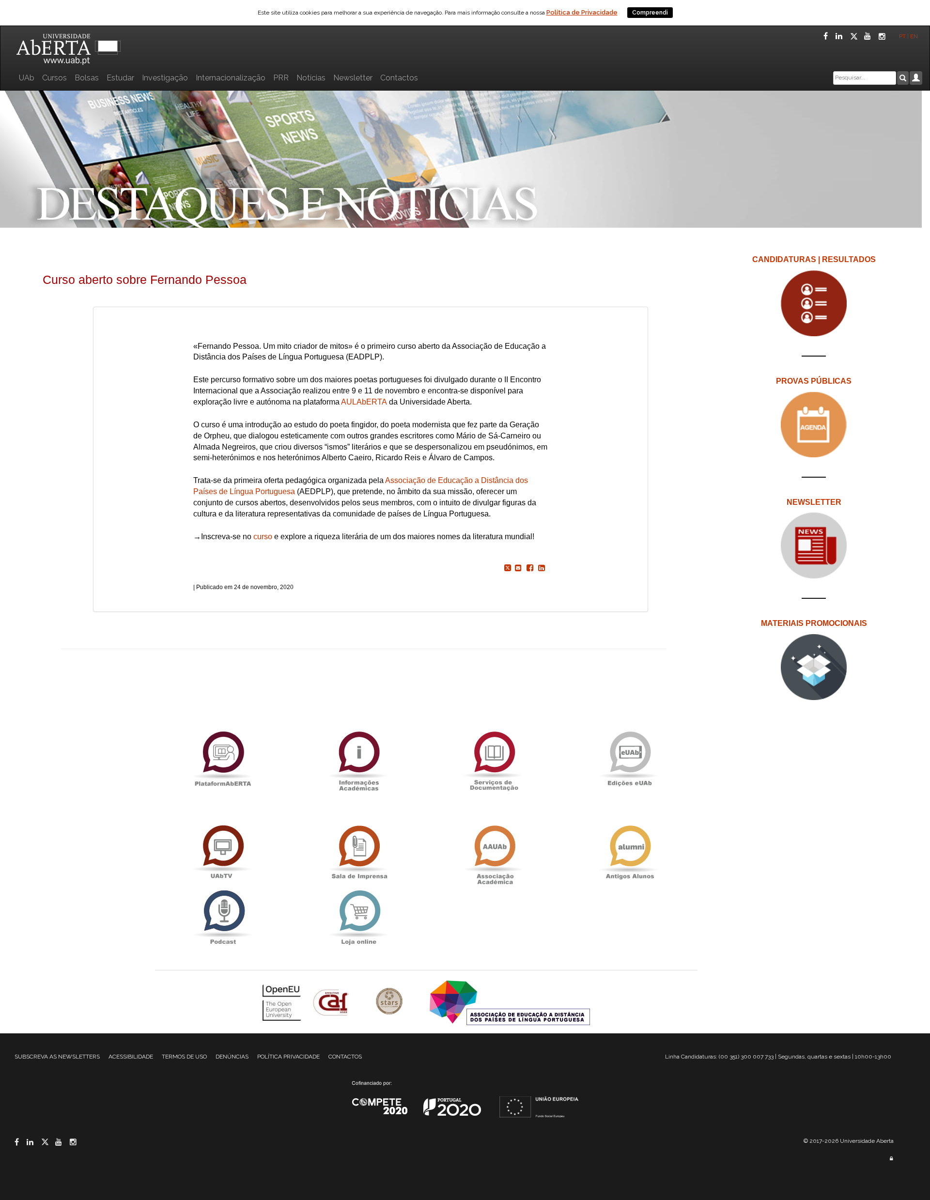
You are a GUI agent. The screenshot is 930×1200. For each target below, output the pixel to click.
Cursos (54, 77)
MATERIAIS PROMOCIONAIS (814, 623)
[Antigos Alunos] (629, 852)
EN (914, 36)
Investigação (165, 77)
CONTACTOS (345, 1056)
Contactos (399, 77)
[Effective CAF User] (332, 1002)
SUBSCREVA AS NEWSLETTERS (57, 1056)
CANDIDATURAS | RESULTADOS (814, 259)
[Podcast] (222, 917)
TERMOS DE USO (184, 1056)
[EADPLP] (510, 1002)
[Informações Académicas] (358, 758)
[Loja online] (358, 917)
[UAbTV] (222, 852)
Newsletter (352, 77)
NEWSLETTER (814, 502)
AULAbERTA (364, 402)
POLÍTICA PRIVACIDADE (288, 1056)
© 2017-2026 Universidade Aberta (849, 1141)
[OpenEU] (283, 1002)
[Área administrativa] (891, 1158)
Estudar (120, 77)
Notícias (311, 77)
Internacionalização (230, 77)
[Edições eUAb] (629, 758)
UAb (26, 77)
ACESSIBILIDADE (130, 1056)
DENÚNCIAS (232, 1056)
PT (902, 36)
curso (262, 536)
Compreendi (650, 12)
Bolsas (87, 77)
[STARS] (390, 1002)
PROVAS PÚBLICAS (814, 381)
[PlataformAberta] (222, 758)
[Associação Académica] (494, 852)
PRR (281, 77)
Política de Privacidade (582, 12)
